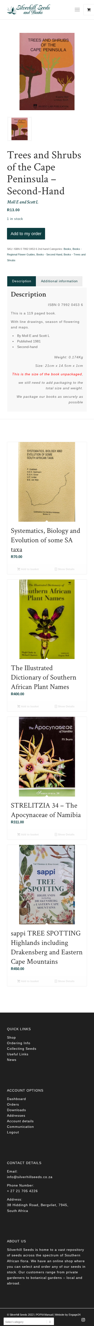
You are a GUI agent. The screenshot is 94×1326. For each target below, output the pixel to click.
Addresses (16, 1115)
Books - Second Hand (49, 254)
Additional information (59, 281)
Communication (20, 1127)
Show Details (65, 569)
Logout (13, 1132)
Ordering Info (18, 1043)
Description (21, 281)
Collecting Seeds (21, 1049)
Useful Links (17, 1054)
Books (67, 248)
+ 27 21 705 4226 (22, 1191)
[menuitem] (79, 9)
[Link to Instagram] (83, 1321)
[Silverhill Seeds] (39, 9)
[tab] (21, 281)
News (11, 1060)
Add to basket (29, 569)
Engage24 (75, 1314)
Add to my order (26, 233)
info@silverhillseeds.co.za (30, 1177)
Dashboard (16, 1099)
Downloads (16, 1110)
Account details (20, 1121)
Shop (11, 1037)
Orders (13, 1104)
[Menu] (77, 9)
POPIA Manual (44, 1314)
